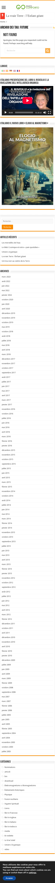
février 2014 (7, 523)
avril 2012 (6, 610)
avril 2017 (6, 395)
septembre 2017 (9, 372)
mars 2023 (6, 277)
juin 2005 (5, 719)
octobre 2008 (7, 687)
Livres (7, 808)
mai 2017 (5, 391)
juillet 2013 (6, 546)
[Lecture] (5, 112)
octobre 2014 (7, 496)
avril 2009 (6, 674)
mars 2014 (6, 519)
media (7, 831)
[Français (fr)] (18, 71)
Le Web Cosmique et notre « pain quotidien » (20, 247)
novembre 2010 (8, 642)
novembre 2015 (8, 455)
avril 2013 (6, 560)
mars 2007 (6, 701)
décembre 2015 (8, 450)
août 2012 (6, 592)
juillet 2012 (6, 596)
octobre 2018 (7, 331)
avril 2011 (6, 633)
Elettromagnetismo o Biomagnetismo (20, 785)
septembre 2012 (9, 587)
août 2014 (6, 500)
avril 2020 (6, 309)
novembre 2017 (8, 363)
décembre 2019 (8, 313)
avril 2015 (6, 477)
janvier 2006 (7, 710)
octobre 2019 (7, 322)
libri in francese (11, 813)
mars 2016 (6, 436)
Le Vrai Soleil (10, 840)
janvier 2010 (7, 655)
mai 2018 (5, 345)
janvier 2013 (7, 573)
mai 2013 (5, 555)
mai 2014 (5, 514)
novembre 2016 (8, 409)
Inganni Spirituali (12, 804)
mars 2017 (6, 400)
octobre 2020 (7, 299)
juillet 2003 (6, 751)
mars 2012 (6, 614)
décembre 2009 (8, 660)
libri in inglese (10, 817)
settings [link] (32, 872)
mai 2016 (5, 427)
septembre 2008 (9, 692)
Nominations (10, 767)
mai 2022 (5, 290)
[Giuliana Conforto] (27, 6)
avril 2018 (6, 350)
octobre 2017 (7, 368)
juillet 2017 (6, 382)
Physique (8, 794)
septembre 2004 (9, 733)
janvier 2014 (7, 528)
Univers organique (9, 252)
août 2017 (6, 377)
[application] (27, 100)
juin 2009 (5, 669)
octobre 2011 (7, 628)
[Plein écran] (49, 112)
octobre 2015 (7, 459)
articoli (7, 772)
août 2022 (6, 281)
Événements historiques (14, 790)
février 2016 (7, 441)
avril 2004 (6, 738)
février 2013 (7, 569)
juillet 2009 (6, 665)
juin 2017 (5, 386)
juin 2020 (5, 304)
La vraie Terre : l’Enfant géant (24, 16)
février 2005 (7, 729)
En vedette (9, 836)
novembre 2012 (8, 578)
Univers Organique (12, 845)
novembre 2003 (8, 742)
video (7, 849)
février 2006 (7, 706)
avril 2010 (6, 646)
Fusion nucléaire (11, 799)
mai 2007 (5, 697)
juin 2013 (5, 551)
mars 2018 (6, 354)
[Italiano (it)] (3, 71)
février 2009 (7, 683)
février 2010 (7, 651)
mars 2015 (6, 482)
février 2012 (7, 619)
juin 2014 (5, 509)
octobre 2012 (7, 582)
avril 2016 (6, 432)
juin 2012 (5, 601)
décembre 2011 (8, 624)
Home (2, 22)
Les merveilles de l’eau (11, 243)
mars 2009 (6, 678)
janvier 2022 (7, 295)
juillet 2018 (6, 341)
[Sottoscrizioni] (54, 28)
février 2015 (7, 487)
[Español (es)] (7, 71)
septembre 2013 (9, 541)
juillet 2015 (6, 468)
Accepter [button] (9, 878)
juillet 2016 (6, 418)
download (9, 781)
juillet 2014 (6, 505)
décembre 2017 (8, 359)
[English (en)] (14, 71)
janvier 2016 (7, 446)
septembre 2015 (9, 464)
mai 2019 (5, 327)
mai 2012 (5, 605)
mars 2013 (6, 564)
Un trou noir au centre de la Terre (16, 261)
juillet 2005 (6, 715)
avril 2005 (6, 724)
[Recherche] (47, 50)
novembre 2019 (8, 318)
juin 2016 (5, 423)
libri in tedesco (11, 826)
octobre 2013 (7, 537)
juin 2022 (5, 286)
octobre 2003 (7, 747)
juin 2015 (5, 473)
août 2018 (6, 336)
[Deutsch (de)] (10, 71)
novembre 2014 (8, 491)
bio (6, 776)
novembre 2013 (8, 532)
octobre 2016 (7, 414)
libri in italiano (10, 822)
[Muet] (44, 112)
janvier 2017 (7, 404)
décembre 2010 (8, 637)
